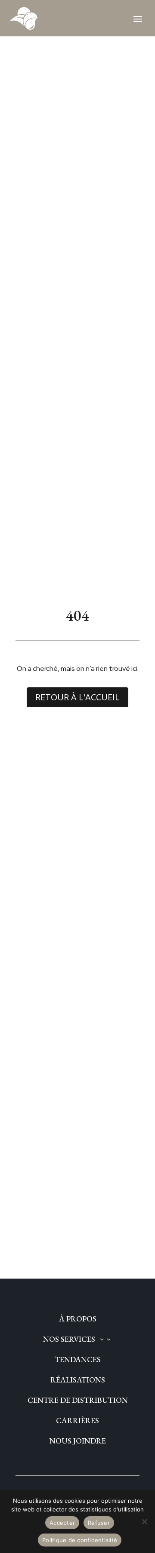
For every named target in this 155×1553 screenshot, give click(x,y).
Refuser (99, 1522)
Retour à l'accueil (77, 697)
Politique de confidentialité (79, 1540)
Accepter (62, 1522)
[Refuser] (144, 1521)
